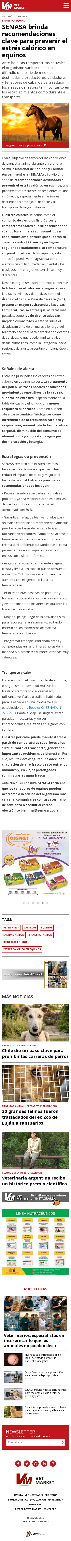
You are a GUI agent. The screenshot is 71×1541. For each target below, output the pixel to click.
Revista (18, 1494)
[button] (23, 903)
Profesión (51, 1494)
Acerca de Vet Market (28, 1509)
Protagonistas (18, 1499)
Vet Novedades (34, 1494)
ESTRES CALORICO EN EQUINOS (22, 949)
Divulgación (38, 1499)
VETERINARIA (11, 927)
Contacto (49, 1509)
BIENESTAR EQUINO (15, 942)
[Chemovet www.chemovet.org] (35, 1242)
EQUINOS (46, 927)
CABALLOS (30, 927)
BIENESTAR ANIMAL (40, 934)
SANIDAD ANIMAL (13, 934)
